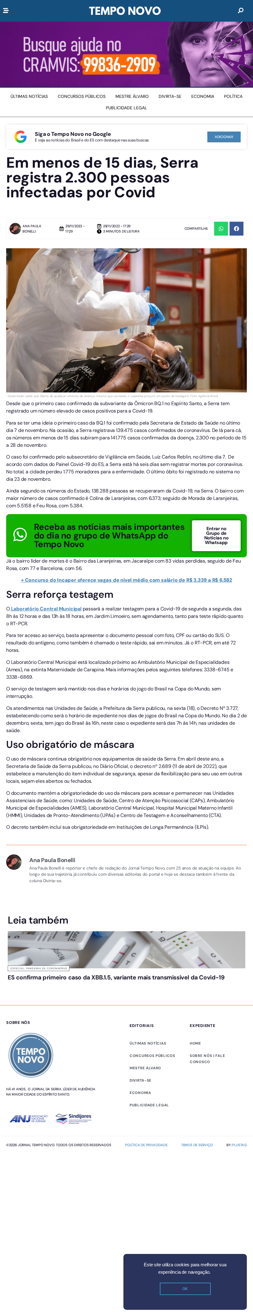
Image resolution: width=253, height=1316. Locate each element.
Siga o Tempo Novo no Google (73, 134)
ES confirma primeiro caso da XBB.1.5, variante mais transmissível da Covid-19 (116, 977)
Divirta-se (140, 1080)
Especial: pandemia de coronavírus (38, 968)
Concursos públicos (152, 1055)
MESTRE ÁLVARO (145, 1068)
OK (185, 1289)
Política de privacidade (146, 1145)
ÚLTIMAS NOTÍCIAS (148, 1043)
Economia (140, 1092)
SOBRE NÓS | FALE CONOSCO (207, 1058)
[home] (125, 10)
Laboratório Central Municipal (45, 609)
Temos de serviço (197, 1145)
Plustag (239, 1145)
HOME (195, 1043)
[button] (221, 229)
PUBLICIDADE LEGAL (149, 1105)
